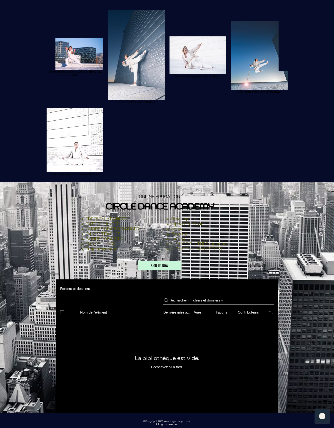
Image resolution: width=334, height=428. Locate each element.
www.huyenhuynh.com (177, 421)
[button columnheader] (271, 312)
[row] (167, 311)
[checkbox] (62, 312)
